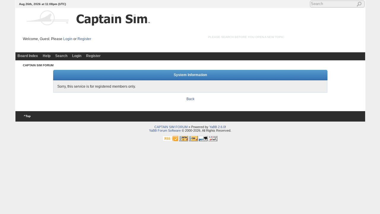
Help (46, 56)
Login (67, 39)
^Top (27, 116)
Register (84, 39)
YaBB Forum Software (165, 130)
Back (190, 99)
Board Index (28, 56)
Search (61, 56)
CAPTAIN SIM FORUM (38, 65)
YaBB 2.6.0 (217, 127)
